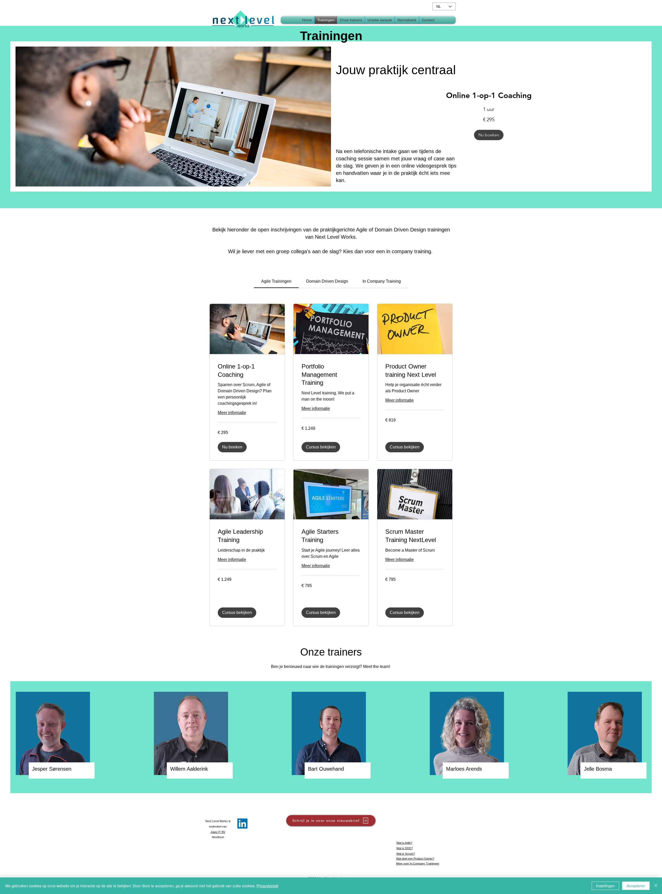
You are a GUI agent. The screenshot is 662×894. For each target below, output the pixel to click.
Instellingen (605, 885)
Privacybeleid (267, 885)
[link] (489, 96)
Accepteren (636, 885)
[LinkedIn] (242, 823)
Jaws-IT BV (217, 831)
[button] (407, 20)
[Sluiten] (656, 886)
